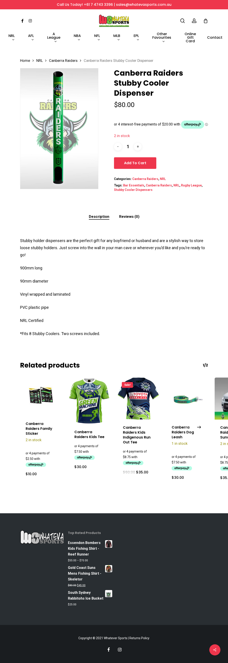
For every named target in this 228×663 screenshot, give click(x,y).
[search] (182, 20)
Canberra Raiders (63, 61)
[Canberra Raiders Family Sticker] (41, 397)
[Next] (199, 427)
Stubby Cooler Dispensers (133, 190)
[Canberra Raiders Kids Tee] (90, 401)
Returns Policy (139, 638)
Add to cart (135, 163)
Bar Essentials (133, 185)
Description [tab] (99, 216)
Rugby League (191, 185)
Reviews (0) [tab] (129, 216)
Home (25, 61)
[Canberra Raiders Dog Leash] (187, 398)
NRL (39, 61)
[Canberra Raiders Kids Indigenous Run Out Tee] (138, 399)
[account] (194, 20)
